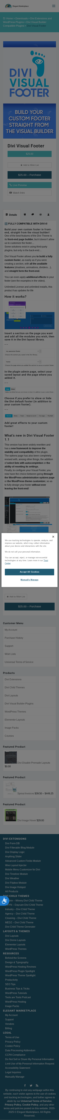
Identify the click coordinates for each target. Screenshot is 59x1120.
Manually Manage (29, 580)
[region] (30, 560)
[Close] (53, 536)
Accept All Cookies (29, 572)
